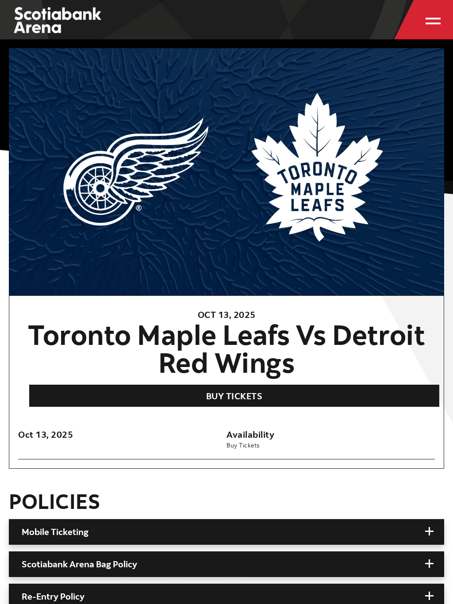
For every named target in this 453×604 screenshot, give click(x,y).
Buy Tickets (234, 395)
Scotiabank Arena (57, 25)
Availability (250, 434)
